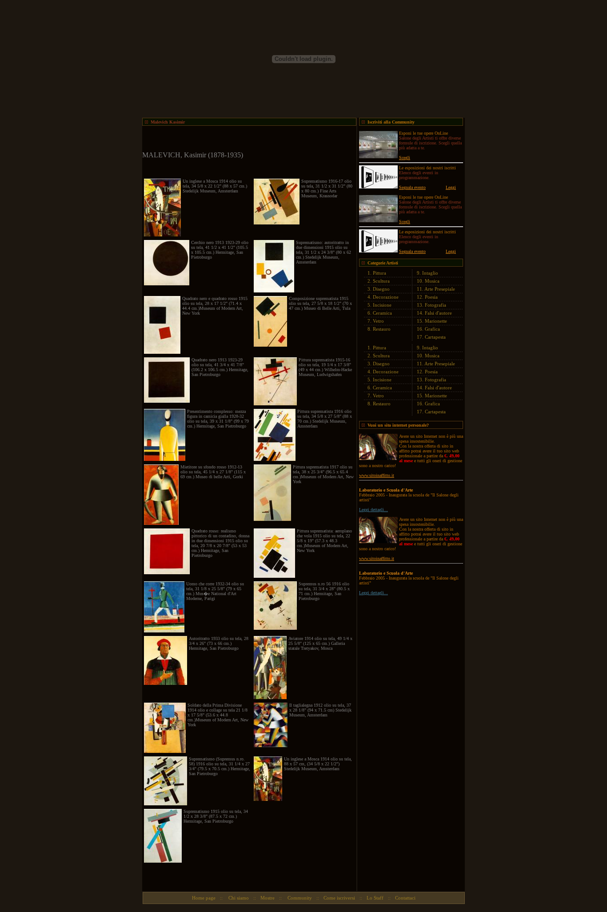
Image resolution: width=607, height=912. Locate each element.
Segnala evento (412, 187)
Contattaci (405, 897)
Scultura (381, 281)
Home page (204, 897)
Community (299, 897)
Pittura (379, 273)
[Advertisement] (246, 139)
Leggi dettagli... (373, 509)
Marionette (436, 321)
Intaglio (430, 273)
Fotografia (435, 305)
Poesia (431, 297)
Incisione (382, 305)
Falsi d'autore (438, 313)
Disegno (381, 289)
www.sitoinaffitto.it (376, 475)
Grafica (432, 329)
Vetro (378, 321)
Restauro (382, 329)
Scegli (404, 157)
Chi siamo (238, 897)
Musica (432, 281)
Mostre (267, 897)
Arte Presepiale (439, 289)
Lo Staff (375, 897)
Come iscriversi (339, 897)
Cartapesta (435, 337)
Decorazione (386, 297)
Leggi (451, 187)
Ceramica (382, 313)
